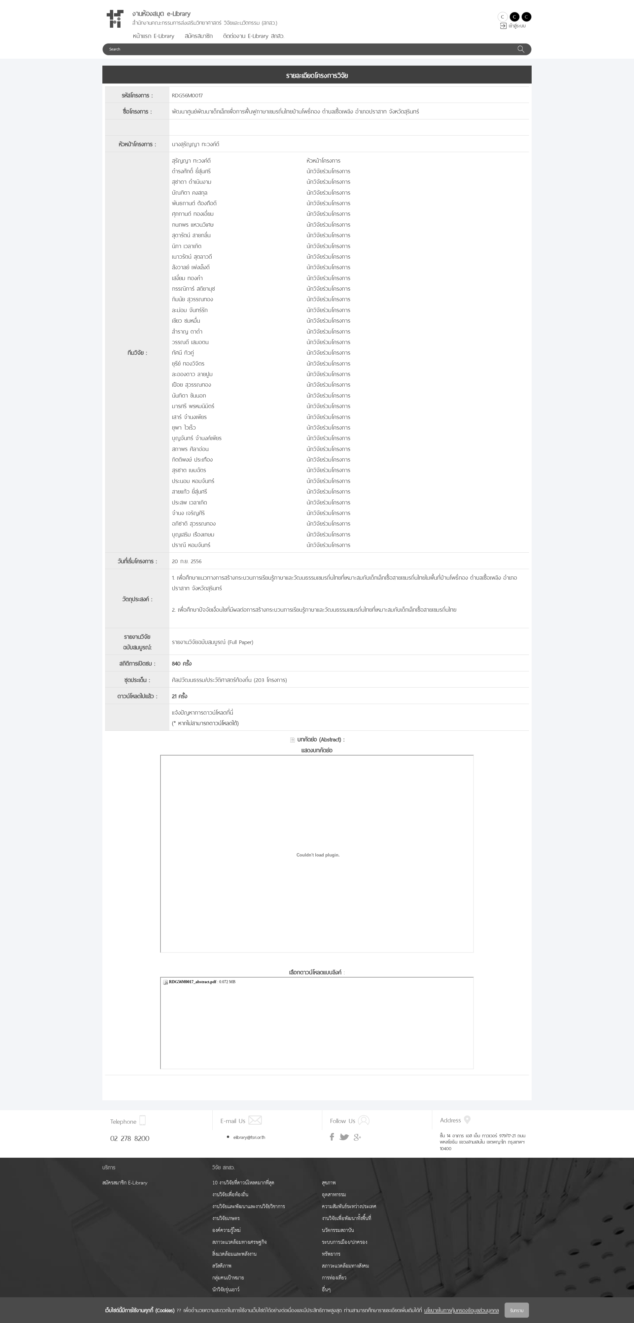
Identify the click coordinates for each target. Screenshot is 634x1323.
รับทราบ (516, 1310)
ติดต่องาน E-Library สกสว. (253, 35)
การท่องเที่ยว (334, 1278)
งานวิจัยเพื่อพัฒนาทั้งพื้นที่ (346, 1218)
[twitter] (344, 1137)
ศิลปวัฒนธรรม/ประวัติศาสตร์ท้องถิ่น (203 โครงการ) (229, 679)
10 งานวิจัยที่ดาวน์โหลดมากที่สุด (243, 1183)
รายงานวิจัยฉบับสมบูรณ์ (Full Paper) (212, 641)
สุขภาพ (329, 1183)
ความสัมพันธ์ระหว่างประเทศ (349, 1206)
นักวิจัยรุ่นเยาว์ (225, 1290)
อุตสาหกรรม (334, 1195)
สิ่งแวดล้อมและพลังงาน (234, 1254)
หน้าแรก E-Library (153, 35)
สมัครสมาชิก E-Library (124, 1183)
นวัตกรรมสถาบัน (338, 1230)
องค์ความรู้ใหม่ (226, 1230)
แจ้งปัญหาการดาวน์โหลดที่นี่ (202, 712)
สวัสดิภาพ (221, 1266)
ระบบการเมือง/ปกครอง (344, 1242)
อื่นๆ (326, 1290)
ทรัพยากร (331, 1254)
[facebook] (332, 1137)
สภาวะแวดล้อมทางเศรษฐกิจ (239, 1242)
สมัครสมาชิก (199, 35)
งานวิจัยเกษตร (226, 1218)
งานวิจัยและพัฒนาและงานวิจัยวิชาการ (248, 1206)
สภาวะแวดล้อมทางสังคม (345, 1266)
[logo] (114, 19)
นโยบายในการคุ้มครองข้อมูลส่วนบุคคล (461, 1309)
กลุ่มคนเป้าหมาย (228, 1278)
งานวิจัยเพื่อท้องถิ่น (230, 1195)
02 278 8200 (129, 1137)
